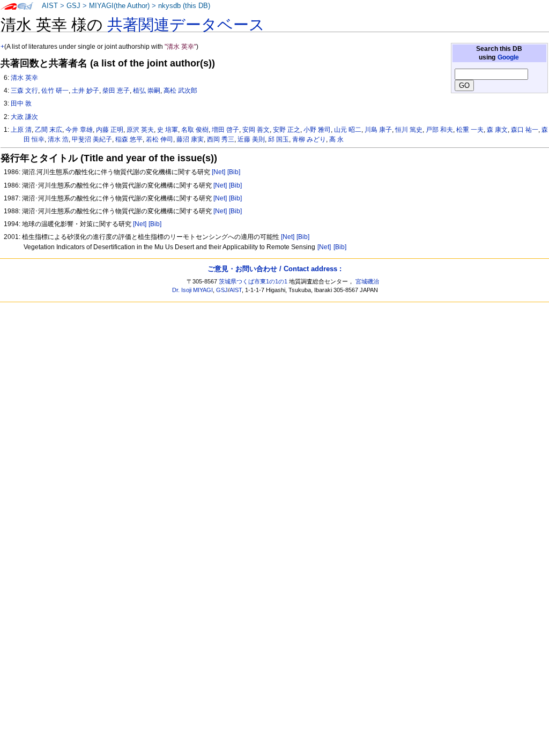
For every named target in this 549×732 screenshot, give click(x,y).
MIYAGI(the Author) (119, 6)
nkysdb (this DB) (184, 6)
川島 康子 (378, 129)
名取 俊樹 (195, 129)
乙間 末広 (48, 129)
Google (508, 57)
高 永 (336, 139)
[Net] (218, 172)
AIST (50, 6)
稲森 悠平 (129, 139)
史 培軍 (167, 129)
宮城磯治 (367, 281)
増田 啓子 (225, 129)
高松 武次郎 (180, 90)
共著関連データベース (186, 24)
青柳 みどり (309, 139)
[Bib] (233, 172)
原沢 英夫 (140, 129)
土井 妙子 (85, 90)
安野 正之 (286, 129)
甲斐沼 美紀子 (92, 139)
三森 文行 (24, 90)
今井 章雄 (79, 129)
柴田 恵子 (116, 90)
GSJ (73, 6)
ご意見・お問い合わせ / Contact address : (274, 269)
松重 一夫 (470, 129)
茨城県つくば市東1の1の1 (253, 281)
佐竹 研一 (55, 90)
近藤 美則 (251, 139)
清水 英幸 (24, 77)
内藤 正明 (109, 129)
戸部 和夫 (439, 129)
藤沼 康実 (190, 139)
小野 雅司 (317, 129)
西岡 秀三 (220, 139)
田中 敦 (21, 103)
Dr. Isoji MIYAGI (192, 290)
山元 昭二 (347, 129)
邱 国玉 (278, 139)
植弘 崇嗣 (146, 90)
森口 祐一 (524, 129)
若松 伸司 (159, 139)
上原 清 (21, 129)
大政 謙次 (24, 117)
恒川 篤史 (408, 129)
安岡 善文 (256, 129)
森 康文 (497, 129)
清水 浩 (58, 139)
